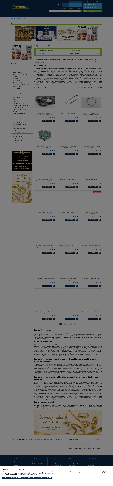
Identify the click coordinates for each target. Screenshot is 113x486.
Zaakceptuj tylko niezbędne (12, 477)
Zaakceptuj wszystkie (44, 477)
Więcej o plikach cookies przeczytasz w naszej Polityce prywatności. (19, 474)
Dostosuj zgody (29, 477)
